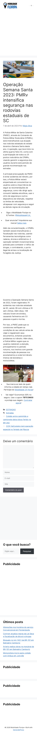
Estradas (10, 413)
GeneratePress (18, 730)
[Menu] (31, 5)
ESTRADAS (11, 410)
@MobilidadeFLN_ (23, 215)
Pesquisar (27, 551)
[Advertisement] (18, 32)
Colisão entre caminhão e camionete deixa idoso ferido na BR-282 (17, 419)
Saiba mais (21, 223)
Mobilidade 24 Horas (24, 390)
